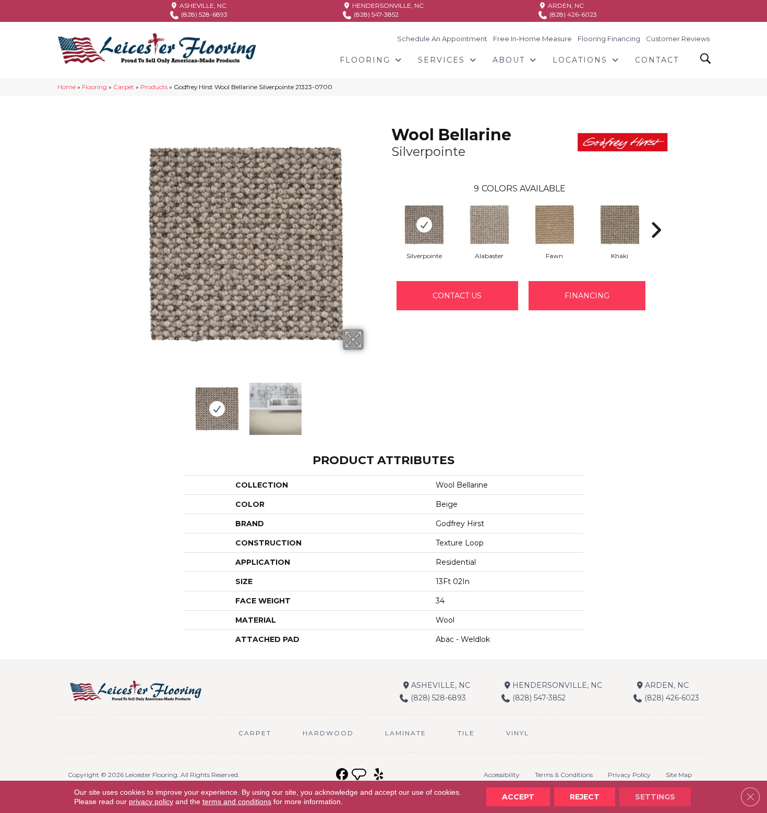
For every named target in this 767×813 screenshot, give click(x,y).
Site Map (679, 775)
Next (370, 403)
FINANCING (587, 295)
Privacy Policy (629, 775)
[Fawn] (555, 225)
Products (153, 87)
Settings (655, 797)
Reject (585, 797)
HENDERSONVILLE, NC (387, 5)
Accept (518, 797)
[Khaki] (620, 225)
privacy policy (151, 801)
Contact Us (457, 295)
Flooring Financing (609, 38)
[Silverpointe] (424, 225)
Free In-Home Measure (532, 38)
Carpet (123, 87)
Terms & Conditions (564, 775)
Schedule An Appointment (442, 38)
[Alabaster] (489, 225)
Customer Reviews (678, 38)
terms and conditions (236, 801)
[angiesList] (360, 776)
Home (66, 87)
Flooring (94, 87)
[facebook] (342, 774)
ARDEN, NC (565, 5)
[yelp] (378, 774)
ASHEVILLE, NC (202, 5)
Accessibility (502, 775)
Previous (121, 403)
